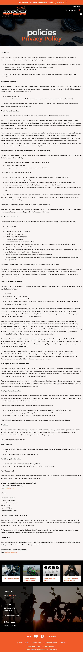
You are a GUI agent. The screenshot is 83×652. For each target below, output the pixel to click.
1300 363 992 (9, 488)
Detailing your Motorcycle (11, 578)
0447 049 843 (13, 595)
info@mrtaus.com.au (11, 552)
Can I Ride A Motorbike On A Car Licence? (71, 579)
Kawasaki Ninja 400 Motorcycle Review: (30, 579)
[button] (81, 14)
